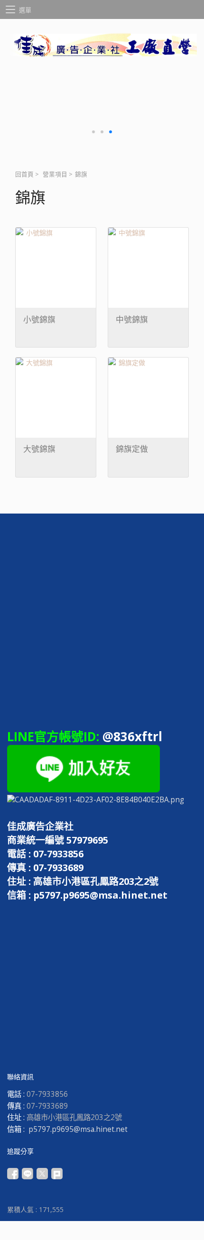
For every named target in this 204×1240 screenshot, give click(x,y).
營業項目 (55, 174)
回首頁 (24, 174)
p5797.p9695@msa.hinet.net (78, 1129)
